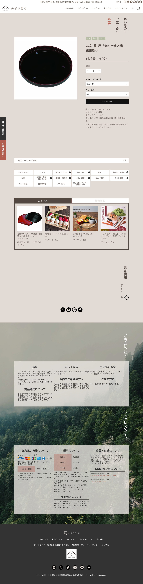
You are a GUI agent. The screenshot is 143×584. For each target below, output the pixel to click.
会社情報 (105, 545)
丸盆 (109, 20)
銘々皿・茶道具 (119, 172)
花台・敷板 (100, 178)
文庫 (23, 178)
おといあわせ (121, 8)
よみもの (108, 8)
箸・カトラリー (61, 172)
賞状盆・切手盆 (61, 178)
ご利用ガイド (39, 545)
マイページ (75, 533)
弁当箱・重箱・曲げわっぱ (42, 178)
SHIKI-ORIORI (23, 172)
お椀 (99, 172)
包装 (94, 38)
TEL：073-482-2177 (98, 481)
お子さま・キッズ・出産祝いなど (80, 183)
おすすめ (43, 201)
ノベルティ (61, 184)
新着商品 (100, 201)
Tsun (127, 42)
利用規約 (75, 545)
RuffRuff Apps (118, 42)
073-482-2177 (93, 2)
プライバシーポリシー (90, 545)
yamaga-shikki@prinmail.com (103, 475)
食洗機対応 (42, 184)
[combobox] (71, 160)
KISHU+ (42, 172)
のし (88, 38)
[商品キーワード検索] (125, 160)
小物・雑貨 (81, 178)
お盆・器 (117, 23)
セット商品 (23, 184)
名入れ (102, 38)
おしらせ (70, 8)
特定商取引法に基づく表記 (58, 545)
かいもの (96, 8)
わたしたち (83, 8)
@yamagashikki (122, 292)
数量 (88, 66)
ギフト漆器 (119, 178)
